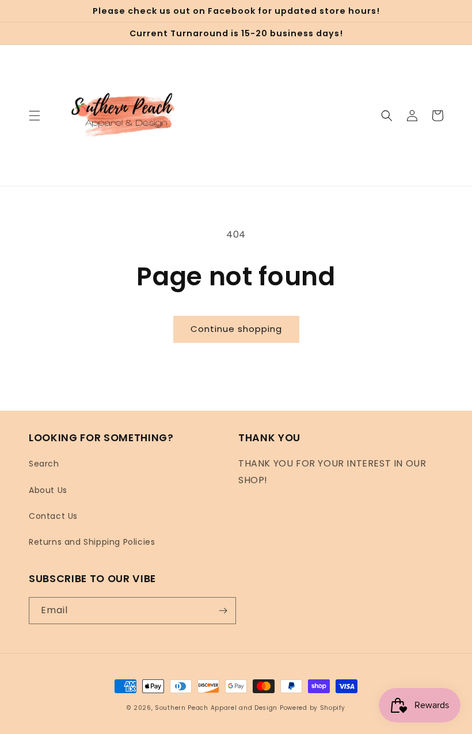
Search (44, 463)
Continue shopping (236, 329)
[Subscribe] (222, 610)
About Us (48, 490)
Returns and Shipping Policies (92, 542)
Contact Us (53, 516)
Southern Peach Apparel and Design (216, 708)
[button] (34, 115)
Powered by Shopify (312, 708)
